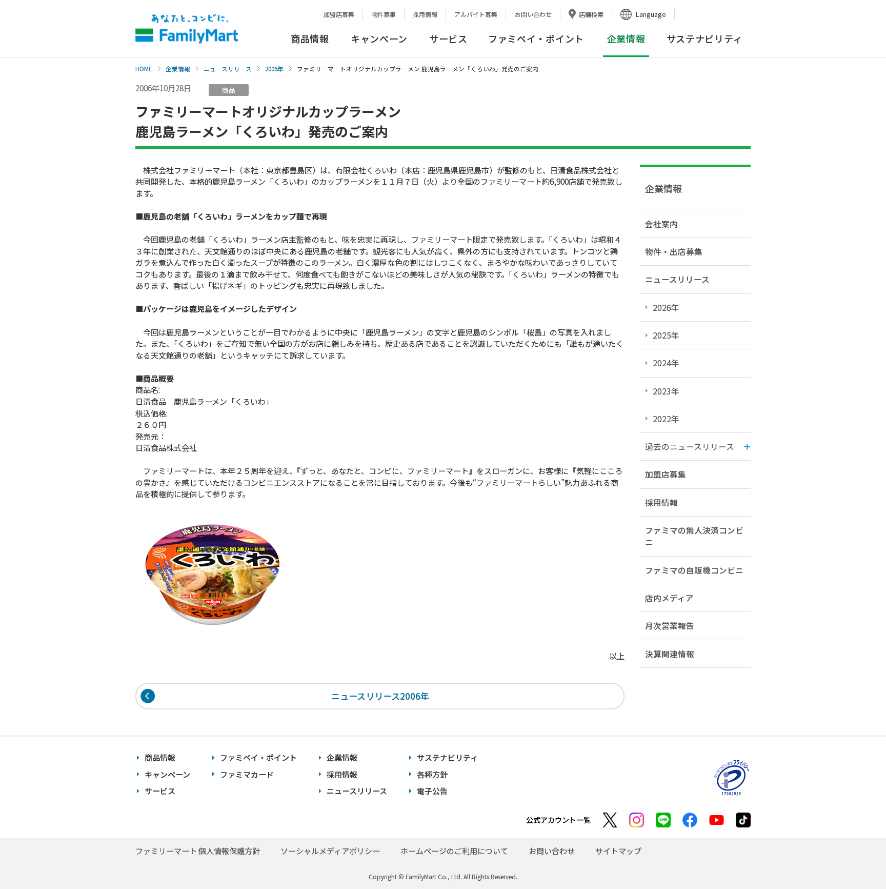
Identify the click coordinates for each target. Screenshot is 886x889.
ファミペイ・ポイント (536, 38)
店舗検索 (591, 14)
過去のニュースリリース (689, 446)
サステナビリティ (705, 38)
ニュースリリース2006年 (380, 695)
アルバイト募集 (475, 14)
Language (651, 14)
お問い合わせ (533, 14)
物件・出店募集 (673, 251)
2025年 (666, 335)
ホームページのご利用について (454, 850)
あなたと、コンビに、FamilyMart (186, 29)
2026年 (666, 307)
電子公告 (432, 790)
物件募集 (383, 14)
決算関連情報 (669, 653)
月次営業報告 (669, 625)
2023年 (666, 391)
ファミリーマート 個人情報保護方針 (197, 850)
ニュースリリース (228, 69)
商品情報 (310, 38)
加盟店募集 (339, 14)
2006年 (274, 69)
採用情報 (425, 14)
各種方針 (432, 774)
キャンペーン (379, 38)
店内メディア (669, 597)
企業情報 (178, 69)
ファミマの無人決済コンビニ (694, 535)
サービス (448, 38)
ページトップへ (852, 855)
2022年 (666, 418)
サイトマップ (618, 850)
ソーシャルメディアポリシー (330, 850)
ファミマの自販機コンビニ (694, 570)
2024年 (666, 362)
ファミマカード (247, 774)
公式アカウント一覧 (558, 820)
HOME (143, 69)
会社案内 (661, 223)
